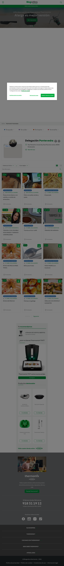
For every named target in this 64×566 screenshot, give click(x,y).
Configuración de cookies (16, 95)
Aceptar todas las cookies (48, 95)
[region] (32, 91)
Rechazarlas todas (34, 95)
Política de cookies (26, 90)
